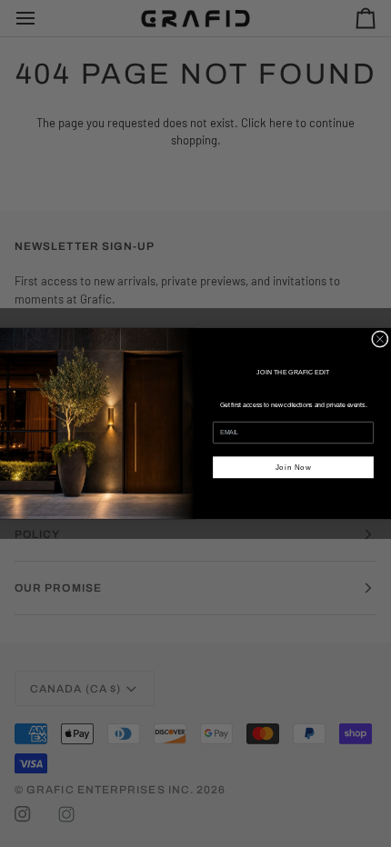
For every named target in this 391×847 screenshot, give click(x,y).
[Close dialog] (379, 339)
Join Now (294, 467)
